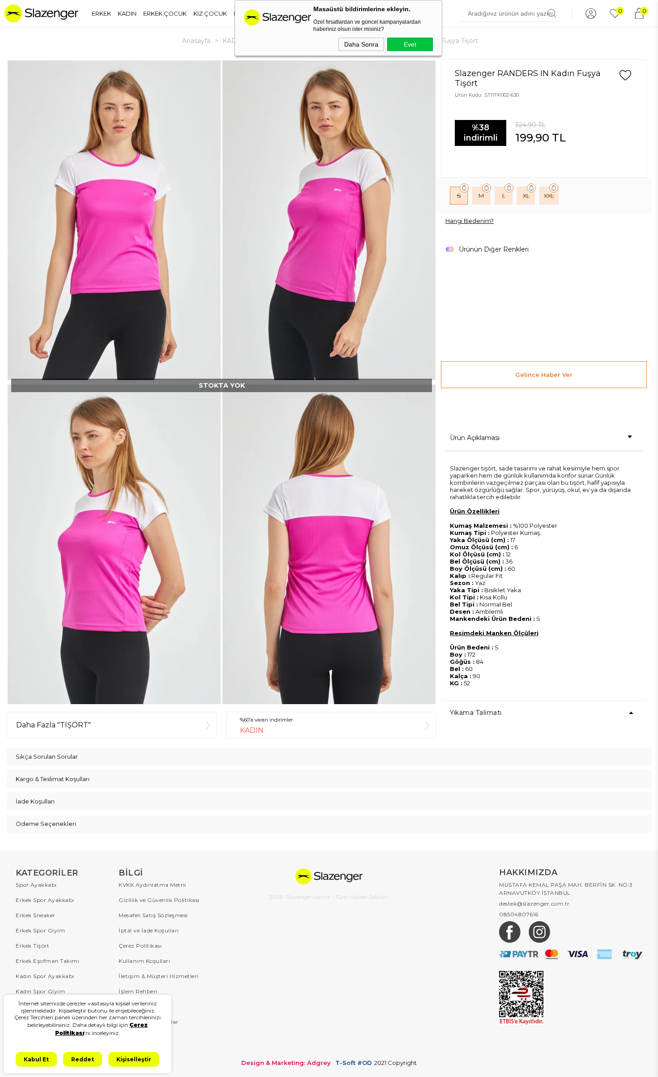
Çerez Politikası (140, 945)
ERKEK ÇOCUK (165, 13)
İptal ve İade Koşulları (149, 930)
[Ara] (551, 13)
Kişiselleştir (133, 1059)
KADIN (127, 13)
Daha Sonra (361, 44)
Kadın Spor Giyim (40, 991)
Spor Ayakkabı (36, 884)
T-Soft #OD (353, 1063)
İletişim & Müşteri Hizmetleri (159, 976)
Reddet (82, 1059)
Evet (410, 44)
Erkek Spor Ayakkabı (45, 900)
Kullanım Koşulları (144, 960)
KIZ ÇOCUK (210, 13)
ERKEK (101, 13)
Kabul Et (36, 1059)
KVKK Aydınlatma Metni (152, 884)
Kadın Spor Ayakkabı (45, 976)
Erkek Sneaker (36, 915)
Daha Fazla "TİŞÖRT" (53, 725)
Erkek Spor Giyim (40, 930)
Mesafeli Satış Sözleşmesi (153, 915)
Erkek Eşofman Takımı (47, 960)
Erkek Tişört (32, 945)
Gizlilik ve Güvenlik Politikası (159, 900)
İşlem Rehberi (138, 991)
